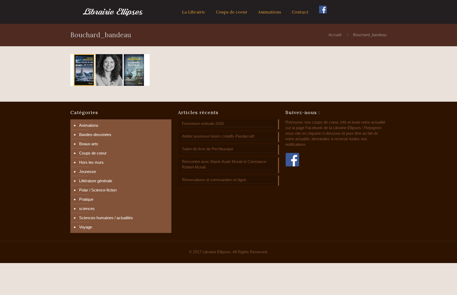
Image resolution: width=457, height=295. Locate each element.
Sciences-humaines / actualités (106, 218)
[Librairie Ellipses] (113, 12)
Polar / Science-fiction (98, 190)
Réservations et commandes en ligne (214, 179)
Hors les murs (91, 162)
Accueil (334, 34)
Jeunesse (87, 171)
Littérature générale (95, 181)
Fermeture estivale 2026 (203, 123)
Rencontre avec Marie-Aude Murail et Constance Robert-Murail (224, 164)
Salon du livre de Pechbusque (207, 149)
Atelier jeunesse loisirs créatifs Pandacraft (218, 136)
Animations (88, 125)
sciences (87, 208)
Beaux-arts (88, 144)
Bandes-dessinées (95, 134)
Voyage (85, 227)
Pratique (86, 199)
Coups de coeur (93, 153)
